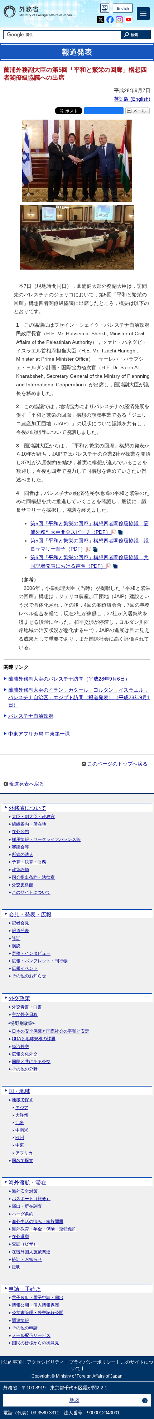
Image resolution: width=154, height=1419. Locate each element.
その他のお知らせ (29, 976)
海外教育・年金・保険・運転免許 (44, 1229)
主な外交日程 (25, 1014)
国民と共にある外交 (31, 1061)
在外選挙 (20, 1236)
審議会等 (20, 847)
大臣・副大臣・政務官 (33, 816)
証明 (16, 1267)
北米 (19, 1122)
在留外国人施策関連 (31, 1252)
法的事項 (12, 1362)
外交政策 (19, 998)
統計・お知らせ (27, 1259)
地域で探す (22, 1100)
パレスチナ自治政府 (30, 716)
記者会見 (20, 923)
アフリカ (24, 1153)
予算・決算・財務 (29, 862)
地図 (74, 1400)
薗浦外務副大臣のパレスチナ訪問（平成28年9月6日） (69, 679)
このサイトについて (31, 892)
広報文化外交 (25, 1054)
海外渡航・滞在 (27, 1182)
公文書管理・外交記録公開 (37, 1312)
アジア (21, 1107)
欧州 (19, 1137)
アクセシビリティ (45, 1362)
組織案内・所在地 (29, 824)
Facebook (110, 20)
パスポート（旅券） (31, 1199)
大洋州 (21, 1115)
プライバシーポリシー (92, 1362)
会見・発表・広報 (30, 914)
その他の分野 (25, 1069)
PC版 (104, 8)
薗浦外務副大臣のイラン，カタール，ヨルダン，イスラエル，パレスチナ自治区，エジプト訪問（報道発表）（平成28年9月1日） (79, 697)
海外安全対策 (25, 1191)
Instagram (119, 20)
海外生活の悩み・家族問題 (37, 1221)
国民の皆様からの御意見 (35, 1343)
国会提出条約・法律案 (33, 877)
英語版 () (132, 99)
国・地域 (19, 1091)
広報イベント (25, 968)
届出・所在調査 (27, 1206)
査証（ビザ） (25, 1244)
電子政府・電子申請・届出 (37, 1297)
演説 (16, 946)
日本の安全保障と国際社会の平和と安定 (50, 1031)
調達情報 (20, 1320)
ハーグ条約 (22, 1214)
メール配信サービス (31, 1335)
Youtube (129, 20)
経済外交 (20, 1046)
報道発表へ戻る (26, 784)
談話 (16, 938)
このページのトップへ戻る (117, 764)
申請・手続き (25, 1289)
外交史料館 (22, 885)
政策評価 (20, 869)
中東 (19, 1145)
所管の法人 (22, 854)
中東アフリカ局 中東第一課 (39, 734)
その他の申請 (25, 1328)
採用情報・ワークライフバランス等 (46, 839)
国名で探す (22, 1160)
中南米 (21, 1130)
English (123, 8)
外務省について (27, 808)
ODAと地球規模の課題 (34, 1039)
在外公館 (20, 831)
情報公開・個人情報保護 (35, 1305)
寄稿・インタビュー (31, 953)
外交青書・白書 (27, 1007)
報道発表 (20, 930)
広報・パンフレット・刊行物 (40, 961)
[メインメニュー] (143, 13)
